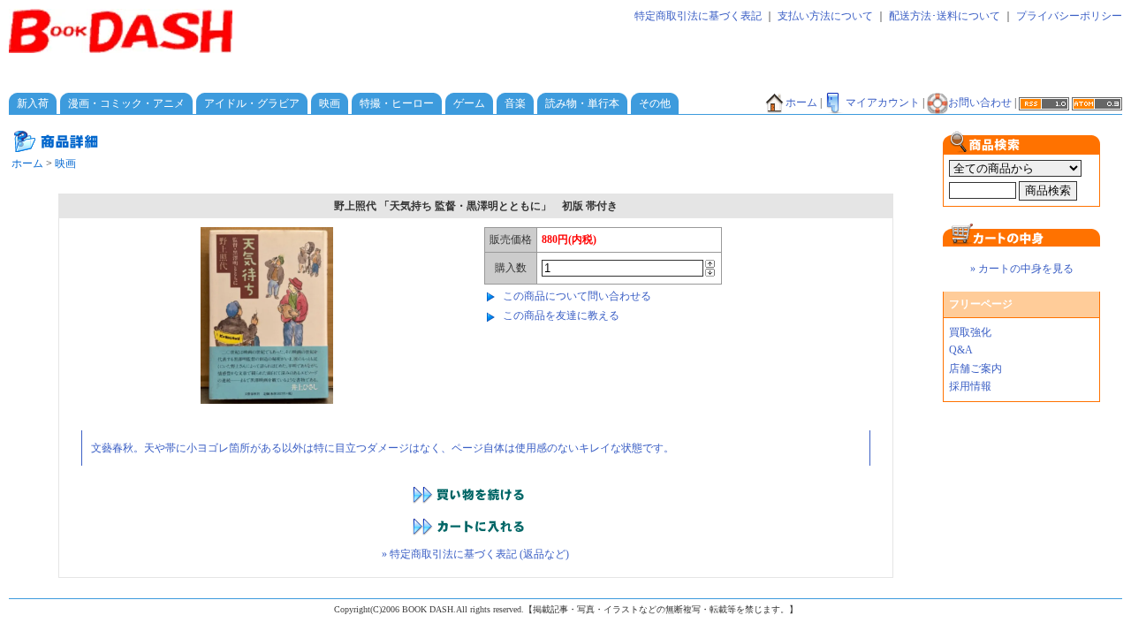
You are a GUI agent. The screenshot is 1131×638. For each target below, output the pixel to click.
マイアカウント (883, 102)
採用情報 (970, 386)
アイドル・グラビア (252, 103)
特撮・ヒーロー (397, 103)
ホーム (801, 102)
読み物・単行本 (582, 103)
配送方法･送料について (944, 16)
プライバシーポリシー (1069, 16)
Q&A (961, 350)
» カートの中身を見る (1022, 268)
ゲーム (469, 103)
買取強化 (970, 332)
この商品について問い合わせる (577, 296)
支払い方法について (825, 16)
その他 (655, 103)
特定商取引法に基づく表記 (698, 16)
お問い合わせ (980, 102)
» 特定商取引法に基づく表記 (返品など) (475, 554)
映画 (329, 103)
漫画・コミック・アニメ (126, 103)
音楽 (515, 103)
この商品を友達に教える (561, 315)
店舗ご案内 (975, 368)
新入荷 (33, 103)
